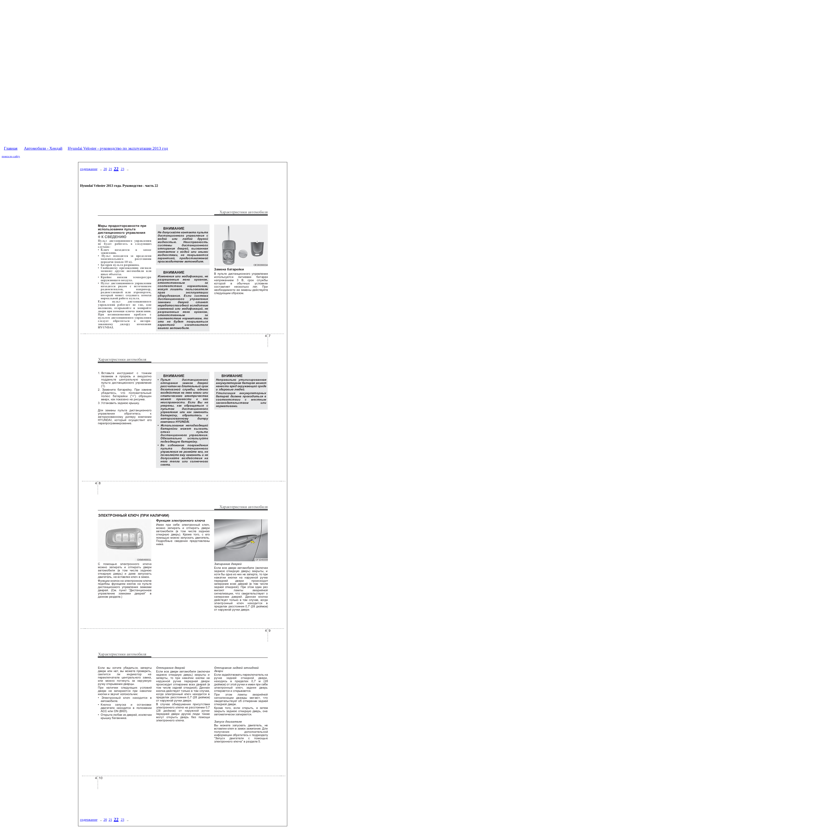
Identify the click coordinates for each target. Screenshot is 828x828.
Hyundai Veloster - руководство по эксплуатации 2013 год (118, 148)
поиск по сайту (11, 156)
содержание (88, 169)
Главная (10, 148)
